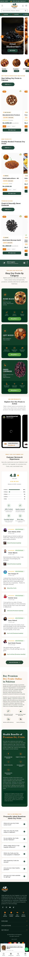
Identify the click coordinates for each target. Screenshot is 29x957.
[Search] (25, 10)
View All (7, 84)
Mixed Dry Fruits (12, 588)
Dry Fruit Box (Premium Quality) (16, 654)
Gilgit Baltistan (12, 688)
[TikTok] (13, 907)
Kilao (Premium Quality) (14, 543)
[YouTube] (10, 907)
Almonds (5, 14)
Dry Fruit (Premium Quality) (15, 633)
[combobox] (13, 10)
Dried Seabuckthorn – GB (11, 178)
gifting (9, 698)
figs (14, 744)
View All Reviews (13, 662)
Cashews (15, 14)
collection (20, 798)
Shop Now (14, 319)
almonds (5, 691)
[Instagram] (6, 907)
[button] (2, 5)
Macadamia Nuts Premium (11, 115)
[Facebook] (2, 907)
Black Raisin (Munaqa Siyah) (12, 240)
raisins (9, 692)
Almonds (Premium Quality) (15, 610)
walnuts (5, 744)
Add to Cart (12, 130)
